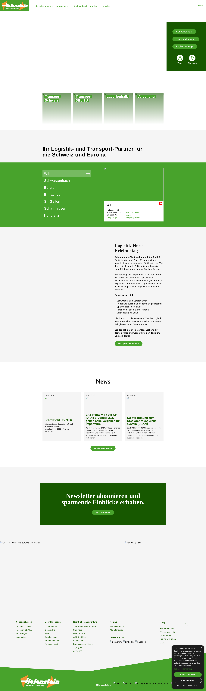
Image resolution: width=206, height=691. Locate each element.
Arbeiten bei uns (52, 640)
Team (47, 633)
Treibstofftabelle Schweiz (84, 626)
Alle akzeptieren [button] (187, 674)
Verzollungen (21, 633)
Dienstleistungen (43, 6)
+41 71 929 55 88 (132, 212)
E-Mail (129, 215)
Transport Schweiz (23, 626)
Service (106, 6)
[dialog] (188, 667)
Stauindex (77, 630)
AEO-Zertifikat (79, 637)
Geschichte (50, 630)
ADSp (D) (77, 651)
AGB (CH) (77, 648)
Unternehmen (62, 6)
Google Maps (112, 218)
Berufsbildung (51, 637)
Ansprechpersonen (133, 218)
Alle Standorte (116, 630)
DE (199, 5)
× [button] (201, 647)
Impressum (78, 640)
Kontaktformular (117, 626)
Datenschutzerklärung (83, 644)
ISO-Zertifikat (79, 633)
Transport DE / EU (23, 630)
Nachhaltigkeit (80, 6)
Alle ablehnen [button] (187, 680)
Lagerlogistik (21, 637)
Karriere (94, 6)
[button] (188, 685)
